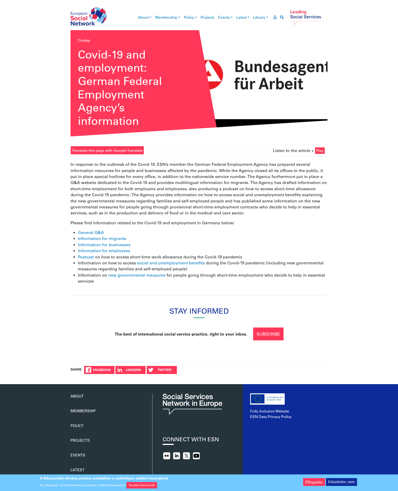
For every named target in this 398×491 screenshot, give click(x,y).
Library (259, 17)
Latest (241, 17)
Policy (189, 17)
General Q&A (91, 232)
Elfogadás (314, 481)
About (143, 17)
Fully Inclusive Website (269, 411)
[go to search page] (282, 17)
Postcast (86, 257)
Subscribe (268, 334)
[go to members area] (275, 17)
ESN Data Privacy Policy (271, 416)
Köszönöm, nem (341, 482)
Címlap (84, 40)
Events (224, 17)
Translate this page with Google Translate (107, 150)
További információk (142, 485)
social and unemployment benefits (171, 263)
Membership (166, 17)
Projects (207, 17)
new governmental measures (136, 275)
